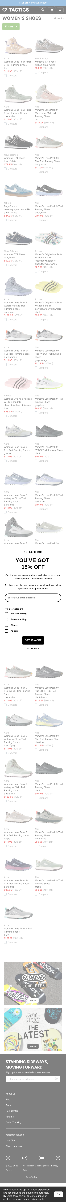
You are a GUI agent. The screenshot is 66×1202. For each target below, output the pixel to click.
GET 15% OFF (33, 640)
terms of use (19, 1199)
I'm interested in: (14, 609)
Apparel (15, 631)
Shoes (14, 625)
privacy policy (38, 1199)
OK (58, 1194)
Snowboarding (19, 619)
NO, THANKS (33, 648)
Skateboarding (19, 613)
